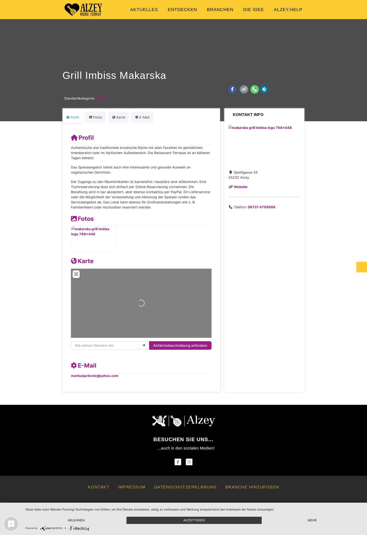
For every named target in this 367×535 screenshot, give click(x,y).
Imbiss (101, 98)
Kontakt (99, 487)
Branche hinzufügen (252, 487)
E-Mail (87, 365)
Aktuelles (144, 9)
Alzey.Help (288, 9)
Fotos (86, 218)
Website (241, 187)
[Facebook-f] (232, 89)
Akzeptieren (194, 520)
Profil (86, 137)
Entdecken (182, 9)
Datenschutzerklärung (185, 487)
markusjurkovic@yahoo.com (95, 376)
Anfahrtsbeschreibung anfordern (180, 345)
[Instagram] (189, 462)
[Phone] (254, 89)
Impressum (132, 487)
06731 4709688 (261, 207)
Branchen (220, 9)
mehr (312, 520)
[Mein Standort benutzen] (143, 345)
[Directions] (264, 89)
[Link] (244, 89)
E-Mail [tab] (144, 117)
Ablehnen (76, 520)
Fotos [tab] (97, 117)
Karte (86, 261)
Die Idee (253, 9)
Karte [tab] (120, 117)
